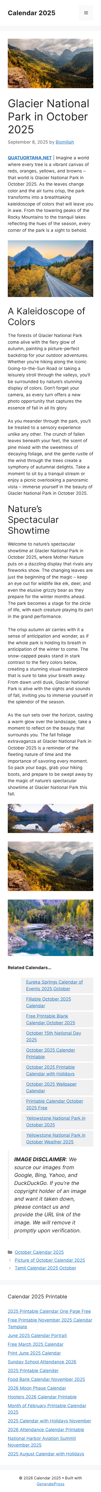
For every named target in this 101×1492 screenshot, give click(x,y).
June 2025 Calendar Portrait (37, 1335)
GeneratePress (50, 1483)
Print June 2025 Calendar (34, 1353)
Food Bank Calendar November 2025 (46, 1379)
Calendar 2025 (31, 13)
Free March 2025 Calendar (35, 1344)
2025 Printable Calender (33, 1370)
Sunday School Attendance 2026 (42, 1361)
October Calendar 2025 (39, 1252)
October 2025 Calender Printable (50, 1053)
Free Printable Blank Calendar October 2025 (50, 1019)
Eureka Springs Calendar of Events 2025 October (54, 985)
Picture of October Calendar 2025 (50, 1260)
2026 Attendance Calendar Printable (46, 1429)
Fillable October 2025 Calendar (48, 1002)
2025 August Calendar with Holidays (46, 1453)
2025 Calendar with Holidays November (49, 1420)
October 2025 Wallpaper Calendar (51, 1087)
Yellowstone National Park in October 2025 (55, 1121)
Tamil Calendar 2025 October (45, 1268)
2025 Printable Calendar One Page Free (49, 1311)
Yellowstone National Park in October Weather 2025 (55, 1138)
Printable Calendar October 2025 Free (54, 1104)
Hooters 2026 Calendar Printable (42, 1396)
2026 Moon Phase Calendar (37, 1388)
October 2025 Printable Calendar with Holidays (50, 1070)
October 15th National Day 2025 (53, 1036)
